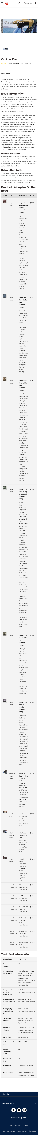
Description (5, 73)
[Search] (19, 3)
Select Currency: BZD (18, 1118)
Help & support (15, 1125)
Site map (25, 1125)
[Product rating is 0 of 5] (5, 63)
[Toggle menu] (2, 3)
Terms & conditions (8, 1131)
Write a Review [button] (26, 63)
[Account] (35, 3)
